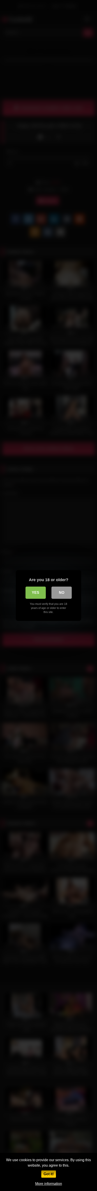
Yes (35, 592)
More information (48, 1184)
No (61, 592)
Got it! (49, 1174)
